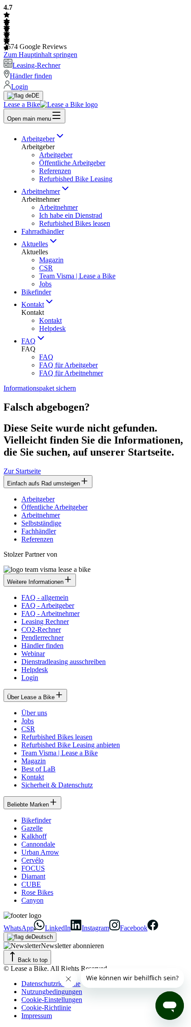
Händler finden (42, 645)
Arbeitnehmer (40, 191)
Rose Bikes (37, 892)
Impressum (36, 1015)
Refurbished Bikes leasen (74, 223)
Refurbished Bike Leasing (75, 179)
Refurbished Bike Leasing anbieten (70, 745)
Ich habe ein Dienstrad (70, 215)
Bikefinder (36, 292)
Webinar (33, 653)
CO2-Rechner (41, 629)
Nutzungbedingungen (51, 991)
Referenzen (55, 171)
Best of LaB (38, 769)
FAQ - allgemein (44, 597)
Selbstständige (41, 523)
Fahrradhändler (42, 231)
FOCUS (33, 868)
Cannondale (38, 844)
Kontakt (32, 304)
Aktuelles (34, 244)
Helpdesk (52, 328)
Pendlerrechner (42, 637)
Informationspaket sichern (40, 388)
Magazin (51, 260)
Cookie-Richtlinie (46, 1007)
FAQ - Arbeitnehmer (50, 613)
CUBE (31, 884)
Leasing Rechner (45, 621)
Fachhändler (38, 531)
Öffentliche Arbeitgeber (72, 163)
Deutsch (42, 936)
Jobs (45, 284)
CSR (46, 268)
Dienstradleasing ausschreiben (63, 661)
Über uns (34, 713)
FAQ (28, 341)
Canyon (32, 900)
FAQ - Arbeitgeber (47, 605)
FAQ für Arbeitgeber (68, 365)
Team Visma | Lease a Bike (77, 276)
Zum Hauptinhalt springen (40, 54)
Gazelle (32, 828)
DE (36, 95)
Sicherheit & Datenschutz (57, 785)
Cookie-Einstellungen (51, 999)
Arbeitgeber (38, 139)
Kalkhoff (34, 836)
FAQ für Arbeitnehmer (71, 373)
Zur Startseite (22, 471)
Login (29, 677)
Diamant (33, 876)
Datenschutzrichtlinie (50, 983)
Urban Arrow (40, 852)
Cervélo (32, 860)
